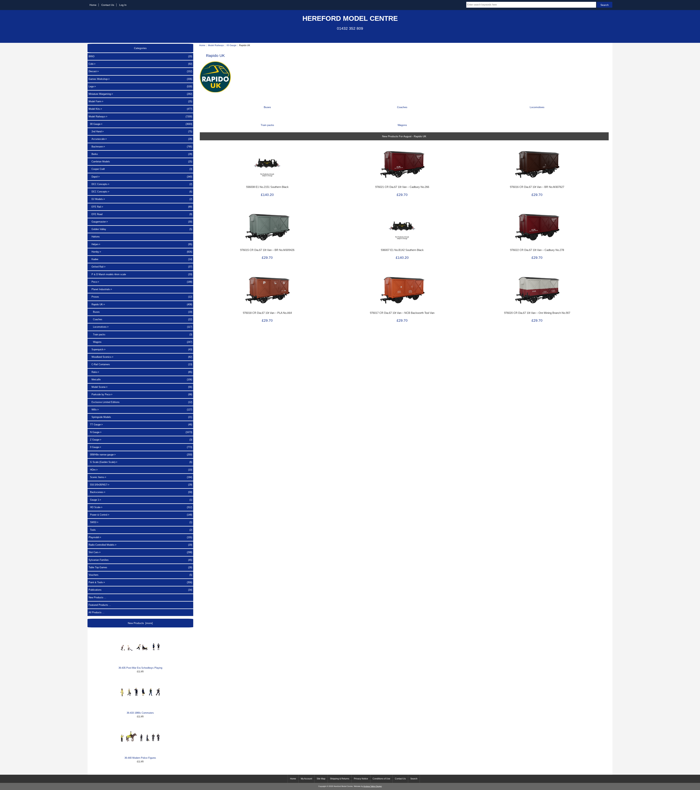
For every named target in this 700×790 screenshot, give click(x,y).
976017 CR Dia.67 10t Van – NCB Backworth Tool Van (402, 312)
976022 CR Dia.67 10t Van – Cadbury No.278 (537, 250)
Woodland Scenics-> (140, 357)
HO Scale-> (140, 507)
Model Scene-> (140, 387)
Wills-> (140, 409)
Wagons (140, 342)
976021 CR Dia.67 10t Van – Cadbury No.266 (402, 187)
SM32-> (140, 522)
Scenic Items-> (140, 477)
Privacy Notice (361, 778)
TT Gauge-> (140, 424)
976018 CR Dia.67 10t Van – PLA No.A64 (267, 312)
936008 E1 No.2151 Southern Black (267, 187)
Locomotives (537, 107)
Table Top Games (140, 567)
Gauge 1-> (140, 499)
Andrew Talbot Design (372, 786)
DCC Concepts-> (140, 184)
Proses (140, 296)
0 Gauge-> (140, 447)
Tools (140, 529)
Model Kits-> (140, 109)
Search (413, 778)
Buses (140, 312)
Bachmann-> (140, 146)
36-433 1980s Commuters (140, 712)
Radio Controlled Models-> (140, 544)
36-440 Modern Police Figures (140, 757)
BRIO (140, 56)
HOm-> (140, 469)
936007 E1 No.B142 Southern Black (402, 250)
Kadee (140, 259)
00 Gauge (231, 45)
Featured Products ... (100, 605)
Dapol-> (140, 176)
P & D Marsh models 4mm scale (140, 274)
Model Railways (216, 45)
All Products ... (96, 612)
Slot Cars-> (140, 552)
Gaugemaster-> (140, 221)
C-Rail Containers (140, 364)
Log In (123, 4)
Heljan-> (140, 244)
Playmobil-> (140, 537)
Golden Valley (140, 229)
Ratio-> (140, 372)
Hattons (94, 236)
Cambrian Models (140, 161)
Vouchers (140, 575)
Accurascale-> (140, 139)
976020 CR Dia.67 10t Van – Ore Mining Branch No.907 (537, 312)
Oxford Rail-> (140, 266)
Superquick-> (140, 349)
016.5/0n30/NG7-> (140, 484)
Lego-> (140, 86)
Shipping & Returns (339, 778)
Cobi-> (140, 64)
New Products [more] (140, 623)
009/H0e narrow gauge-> (140, 454)
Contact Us (107, 4)
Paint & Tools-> (140, 582)
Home (93, 4)
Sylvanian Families (140, 560)
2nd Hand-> (140, 131)
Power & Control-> (140, 514)
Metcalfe (140, 379)
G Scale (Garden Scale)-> (140, 462)
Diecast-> (140, 71)
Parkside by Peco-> (140, 394)
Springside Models (140, 417)
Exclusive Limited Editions (140, 402)
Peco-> (140, 281)
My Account (306, 778)
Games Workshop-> (140, 79)
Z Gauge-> (140, 439)
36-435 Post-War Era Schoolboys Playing (140, 667)
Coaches (140, 319)
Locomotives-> (140, 326)
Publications (140, 589)
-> (140, 116)
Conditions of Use (381, 778)
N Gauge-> (140, 432)
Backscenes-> (140, 492)
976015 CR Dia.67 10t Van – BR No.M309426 (267, 250)
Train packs (140, 334)
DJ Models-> (140, 199)
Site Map (321, 778)
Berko (140, 154)
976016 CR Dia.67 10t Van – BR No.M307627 (537, 187)
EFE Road (140, 214)
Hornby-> (140, 251)
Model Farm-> (140, 101)
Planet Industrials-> (100, 289)
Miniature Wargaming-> (140, 94)
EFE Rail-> (140, 206)
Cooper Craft (140, 169)
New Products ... (97, 597)
